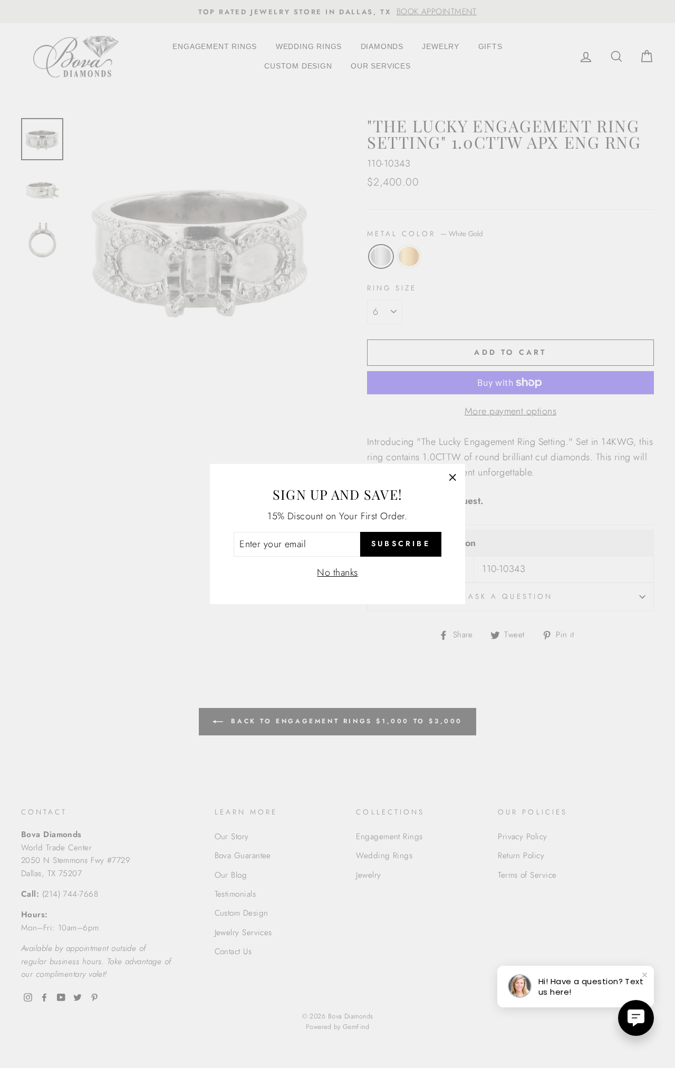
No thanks (337, 572)
